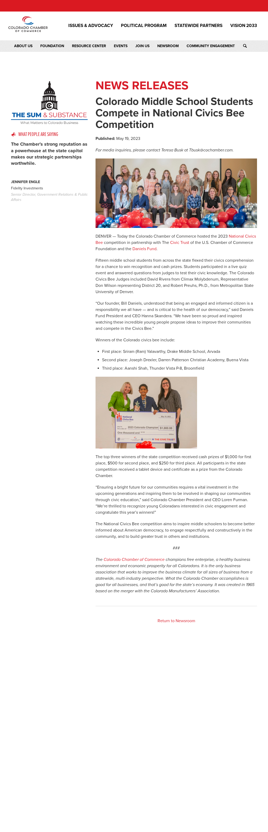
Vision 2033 (243, 25)
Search (250, 46)
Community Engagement (211, 46)
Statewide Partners (198, 25)
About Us (23, 46)
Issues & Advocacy (90, 25)
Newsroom (168, 46)
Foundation (52, 46)
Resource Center (89, 46)
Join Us (142, 46)
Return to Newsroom (176, 620)
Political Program (144, 25)
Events (120, 46)
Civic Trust (179, 242)
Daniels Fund (144, 248)
